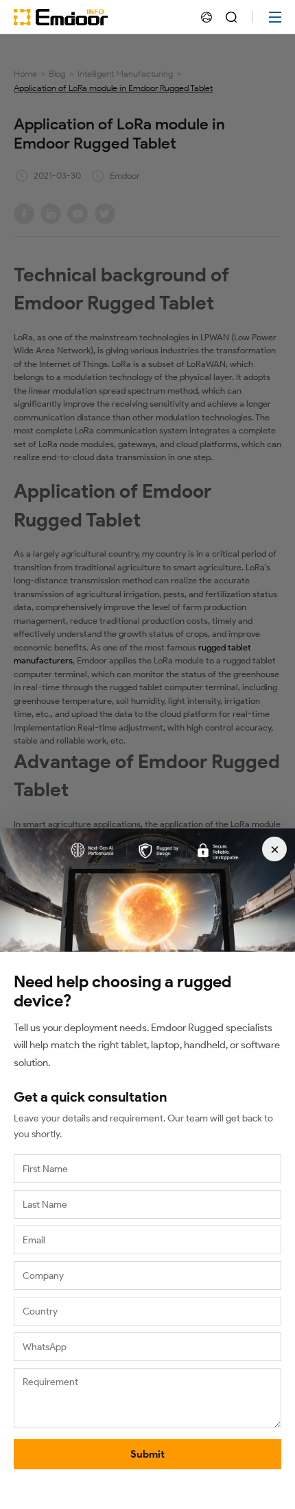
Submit (147, 1454)
